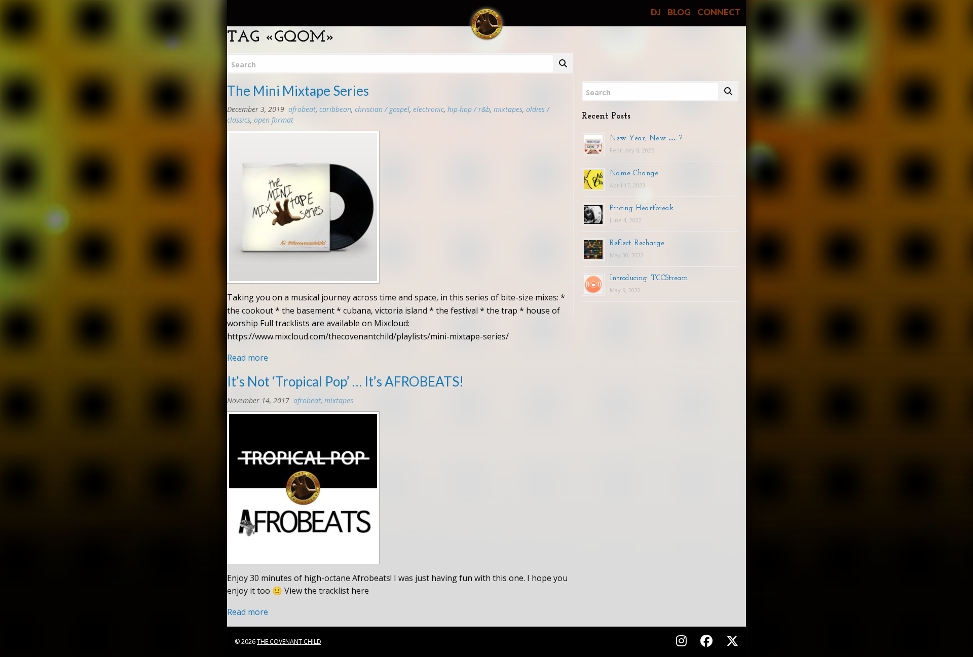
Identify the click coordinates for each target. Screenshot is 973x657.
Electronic (428, 109)
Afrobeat (302, 109)
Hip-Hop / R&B (468, 109)
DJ (656, 12)
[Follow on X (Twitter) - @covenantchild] (730, 640)
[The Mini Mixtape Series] (303, 210)
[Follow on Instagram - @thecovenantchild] (683, 640)
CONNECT (719, 12)
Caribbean (335, 109)
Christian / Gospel (382, 109)
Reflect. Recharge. (637, 242)
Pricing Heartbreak (641, 207)
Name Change (634, 172)
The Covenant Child (289, 641)
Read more (247, 357)
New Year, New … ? (646, 137)
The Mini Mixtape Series (298, 91)
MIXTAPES (508, 109)
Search (243, 64)
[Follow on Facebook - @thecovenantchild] (708, 640)
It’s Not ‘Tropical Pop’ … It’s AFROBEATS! (345, 381)
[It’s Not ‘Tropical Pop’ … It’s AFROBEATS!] (303, 490)
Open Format (273, 120)
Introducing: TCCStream (649, 277)
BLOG (679, 12)
